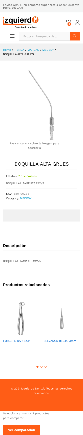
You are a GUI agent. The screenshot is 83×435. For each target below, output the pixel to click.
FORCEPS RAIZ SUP (16, 340)
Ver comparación (21, 430)
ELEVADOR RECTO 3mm (60, 340)
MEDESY (25, 198)
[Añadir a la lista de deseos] (25, 334)
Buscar (75, 36)
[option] (21, 325)
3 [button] (46, 367)
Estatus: (11, 176)
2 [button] (41, 367)
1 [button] (37, 367)
